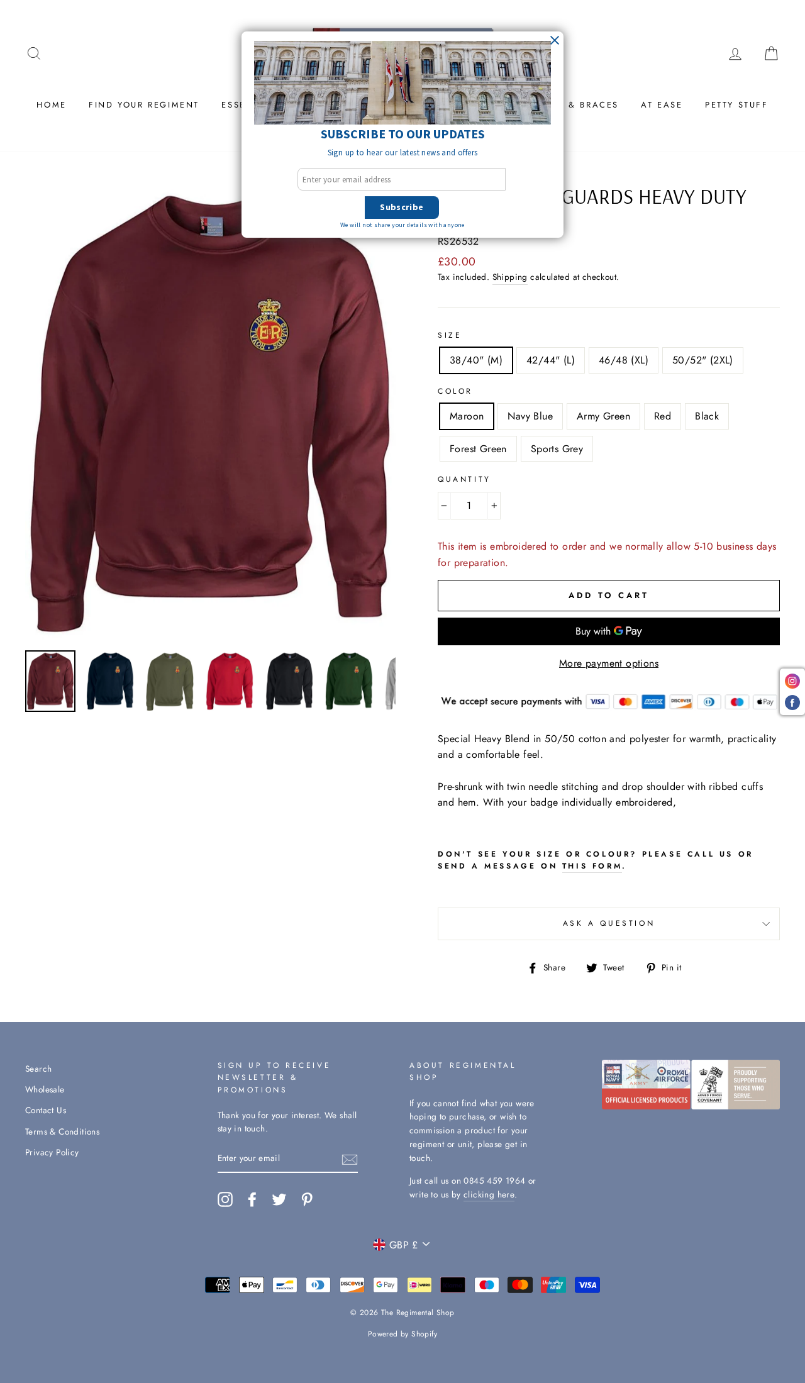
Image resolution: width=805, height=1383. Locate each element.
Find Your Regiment (144, 105)
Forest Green (478, 449)
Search (38, 1068)
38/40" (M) (476, 360)
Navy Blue (530, 416)
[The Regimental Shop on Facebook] (252, 1199)
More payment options (608, 663)
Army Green (603, 416)
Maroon (467, 416)
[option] (210, 414)
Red (662, 416)
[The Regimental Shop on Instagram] (225, 1199)
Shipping (510, 276)
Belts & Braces (577, 105)
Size (450, 335)
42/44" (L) (550, 360)
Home (51, 105)
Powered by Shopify (402, 1334)
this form (592, 866)
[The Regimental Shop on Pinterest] (306, 1199)
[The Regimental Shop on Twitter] (279, 1199)
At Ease (661, 105)
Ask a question (609, 923)
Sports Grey (557, 449)
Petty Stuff (737, 105)
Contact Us (45, 1110)
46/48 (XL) (623, 360)
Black (707, 416)
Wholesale (45, 1089)
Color (455, 391)
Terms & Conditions (62, 1131)
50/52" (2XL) (702, 360)
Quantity (464, 479)
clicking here (489, 1194)
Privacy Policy (52, 1152)
